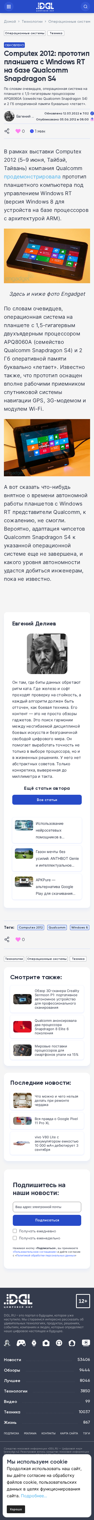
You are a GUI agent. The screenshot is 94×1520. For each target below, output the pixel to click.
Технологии (14, 959)
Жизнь (10, 1422)
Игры (21, 1343)
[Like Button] (18, 131)
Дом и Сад (71, 1343)
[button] (85, 6)
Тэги (86, 1433)
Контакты (49, 1433)
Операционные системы (24, 33)
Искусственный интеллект (7, 1343)
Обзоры (12, 1370)
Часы (34, 1343)
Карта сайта (69, 1433)
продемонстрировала (32, 176)
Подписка (11, 1433)
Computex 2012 (31, 927)
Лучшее (12, 1380)
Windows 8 (79, 927)
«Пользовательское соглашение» (35, 1252)
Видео (10, 1401)
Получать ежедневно (37, 1231)
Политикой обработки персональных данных (45, 1255)
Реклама (30, 1433)
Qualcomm (57, 927)
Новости (12, 1359)
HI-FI (59, 1343)
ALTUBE (86, 1342)
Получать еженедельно (39, 1238)
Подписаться (47, 1220)
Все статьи (47, 799)
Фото (46, 1343)
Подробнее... (34, 1496)
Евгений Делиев (30, 116)
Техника (56, 33)
